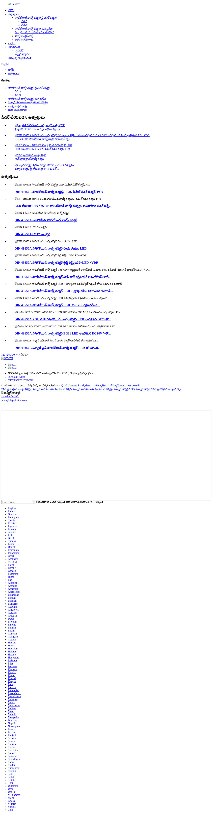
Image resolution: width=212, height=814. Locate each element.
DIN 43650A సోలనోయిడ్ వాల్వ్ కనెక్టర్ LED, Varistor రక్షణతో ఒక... (57, 305)
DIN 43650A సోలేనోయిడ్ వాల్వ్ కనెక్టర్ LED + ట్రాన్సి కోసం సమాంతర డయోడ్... (64, 291)
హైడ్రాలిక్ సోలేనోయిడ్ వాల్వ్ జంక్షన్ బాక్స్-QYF (38, 129)
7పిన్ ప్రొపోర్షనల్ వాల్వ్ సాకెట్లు (166, 389)
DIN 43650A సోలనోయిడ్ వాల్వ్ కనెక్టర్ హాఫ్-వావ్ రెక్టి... (42, 139)
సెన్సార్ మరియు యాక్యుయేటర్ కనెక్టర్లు (93, 389)
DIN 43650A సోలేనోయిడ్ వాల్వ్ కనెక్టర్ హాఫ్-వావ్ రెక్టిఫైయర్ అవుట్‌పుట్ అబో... (62, 277)
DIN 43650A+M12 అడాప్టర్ (32, 234)
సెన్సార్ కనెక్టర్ (143, 389)
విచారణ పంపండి (10, 396)
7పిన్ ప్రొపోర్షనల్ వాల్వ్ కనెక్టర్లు (16, 389)
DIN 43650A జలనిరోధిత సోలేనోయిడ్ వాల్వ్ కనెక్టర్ (46, 220)
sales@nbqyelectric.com (14, 400)
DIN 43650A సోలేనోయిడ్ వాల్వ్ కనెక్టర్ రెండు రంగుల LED (51, 248)
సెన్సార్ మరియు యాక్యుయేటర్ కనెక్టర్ (52, 389)
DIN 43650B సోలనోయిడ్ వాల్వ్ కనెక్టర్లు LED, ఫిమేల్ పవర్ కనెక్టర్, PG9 (59, 191)
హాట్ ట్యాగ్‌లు (99, 385)
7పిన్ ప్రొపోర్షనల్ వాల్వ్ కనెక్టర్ (29, 158)
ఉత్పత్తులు (13, 73)
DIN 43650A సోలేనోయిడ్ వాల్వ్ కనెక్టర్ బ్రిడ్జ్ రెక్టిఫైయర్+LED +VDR (56, 262)
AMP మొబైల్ (132, 385)
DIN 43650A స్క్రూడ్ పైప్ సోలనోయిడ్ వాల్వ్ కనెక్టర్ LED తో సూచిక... (57, 347)
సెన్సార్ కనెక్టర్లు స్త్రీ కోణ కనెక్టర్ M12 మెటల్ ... (37, 168)
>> (18, 354)
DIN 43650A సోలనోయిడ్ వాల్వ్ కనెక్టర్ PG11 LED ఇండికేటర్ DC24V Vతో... (63, 333)
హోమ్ (11, 69)
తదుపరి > (12, 354)
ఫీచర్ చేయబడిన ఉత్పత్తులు (76, 385)
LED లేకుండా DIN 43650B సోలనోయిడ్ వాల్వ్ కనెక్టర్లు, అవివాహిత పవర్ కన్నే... (63, 206)
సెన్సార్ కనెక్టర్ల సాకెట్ (124, 389)
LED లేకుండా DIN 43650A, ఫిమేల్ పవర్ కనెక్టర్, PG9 (42, 149)
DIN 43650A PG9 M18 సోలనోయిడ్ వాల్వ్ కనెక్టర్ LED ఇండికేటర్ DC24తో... (63, 319)
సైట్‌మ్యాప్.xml (116, 385)
